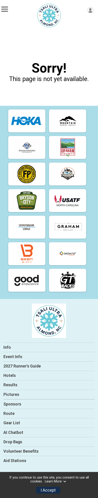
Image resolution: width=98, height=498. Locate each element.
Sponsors (12, 404)
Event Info (12, 356)
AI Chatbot (13, 432)
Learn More (53, 481)
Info (7, 347)
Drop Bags (12, 442)
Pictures (11, 394)
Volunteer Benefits (21, 451)
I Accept (48, 490)
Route (9, 413)
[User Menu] (90, 10)
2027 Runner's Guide (22, 366)
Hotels (9, 375)
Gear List (11, 423)
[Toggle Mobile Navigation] (4, 9)
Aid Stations (14, 460)
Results (10, 385)
